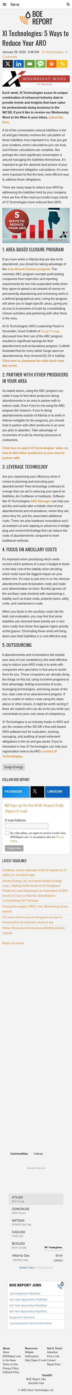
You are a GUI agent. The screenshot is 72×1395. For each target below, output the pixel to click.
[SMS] (41, 64)
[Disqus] (36, 996)
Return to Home (13, 943)
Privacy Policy (11, 1368)
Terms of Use (10, 1364)
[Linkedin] (19, 64)
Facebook (13, 791)
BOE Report (36, 13)
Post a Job (53, 1356)
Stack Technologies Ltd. (40, 1390)
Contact (51, 1360)
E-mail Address (15, 820)
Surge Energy (50, 331)
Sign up (14, 4)
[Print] (51, 64)
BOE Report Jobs (36, 1379)
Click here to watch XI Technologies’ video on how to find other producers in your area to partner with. (35, 453)
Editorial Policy (11, 1372)
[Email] (30, 64)
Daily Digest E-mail (35, 1360)
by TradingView (36, 1267)
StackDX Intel (36, 1383)
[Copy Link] (62, 64)
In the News (9, 1360)
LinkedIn (54, 791)
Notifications (32, 1356)
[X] (8, 64)
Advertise (52, 1352)
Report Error (53, 1364)
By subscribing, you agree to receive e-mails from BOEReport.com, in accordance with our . (38, 837)
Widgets (29, 1352)
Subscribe (14, 848)
